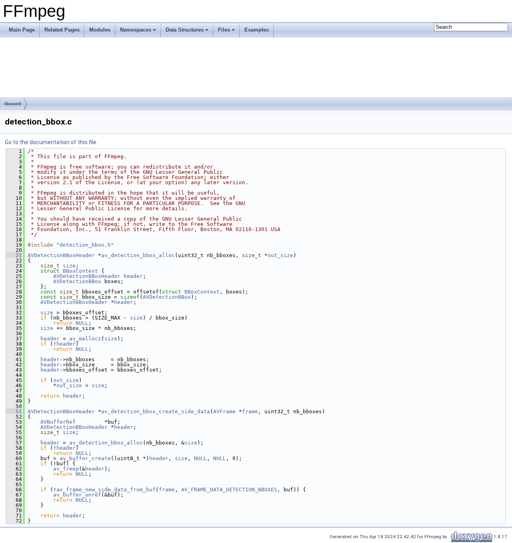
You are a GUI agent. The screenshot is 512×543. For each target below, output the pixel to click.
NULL (82, 323)
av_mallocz (85, 339)
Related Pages (62, 30)
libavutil (12, 103)
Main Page (22, 30)
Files (224, 30)
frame (250, 411)
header (133, 276)
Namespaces (135, 30)
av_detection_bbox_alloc (138, 255)
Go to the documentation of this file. (51, 142)
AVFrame (224, 411)
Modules (99, 30)
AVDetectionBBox (77, 281)
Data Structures (185, 30)
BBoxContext (80, 271)
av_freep (66, 469)
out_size (280, 255)
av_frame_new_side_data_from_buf (106, 490)
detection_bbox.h (85, 245)
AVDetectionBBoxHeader (61, 255)
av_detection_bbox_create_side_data (155, 411)
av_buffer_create (85, 458)
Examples (256, 30)
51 (14, 411)
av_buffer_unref (77, 495)
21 (14, 255)
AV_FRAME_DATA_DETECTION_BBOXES (229, 490)
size (69, 266)
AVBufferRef (58, 422)
